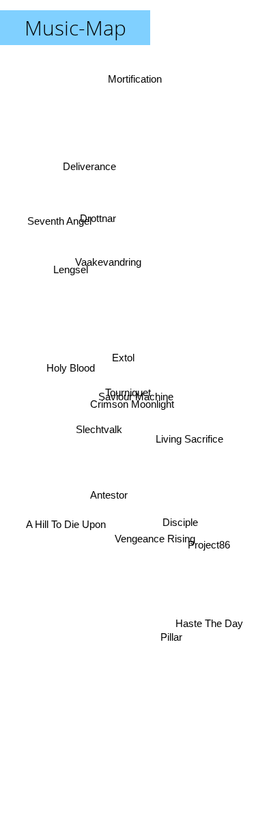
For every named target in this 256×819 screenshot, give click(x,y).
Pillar (175, 631)
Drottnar (91, 227)
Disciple (180, 527)
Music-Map (75, 28)
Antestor (106, 494)
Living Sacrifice (190, 434)
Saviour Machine (137, 396)
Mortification (140, 84)
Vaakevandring (110, 258)
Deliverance (89, 165)
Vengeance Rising (153, 542)
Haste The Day (211, 620)
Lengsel (67, 274)
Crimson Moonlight (129, 415)
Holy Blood (70, 368)
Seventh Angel (61, 210)
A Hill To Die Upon (64, 523)
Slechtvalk (99, 428)
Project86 (209, 545)
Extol (120, 358)
